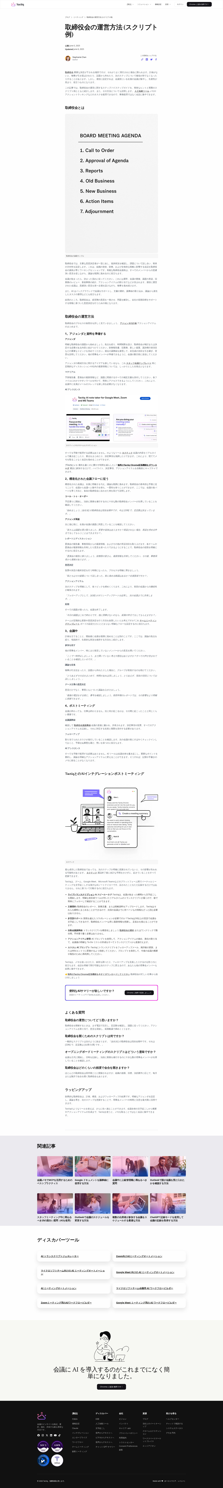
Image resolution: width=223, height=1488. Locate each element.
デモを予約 (170, 1433)
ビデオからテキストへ (105, 1437)
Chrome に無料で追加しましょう (139, 993)
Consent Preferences (128, 1446)
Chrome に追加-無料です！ (147, 1481)
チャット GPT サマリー (105, 1446)
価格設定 (158, 4)
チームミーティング (80, 1446)
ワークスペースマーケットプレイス (152, 1439)
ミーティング (78, 17)
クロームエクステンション (152, 1432)
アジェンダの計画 (128, 323)
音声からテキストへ (104, 1433)
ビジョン (122, 1419)
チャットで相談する (174, 1423)
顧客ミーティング (79, 1451)
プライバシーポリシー (128, 1433)
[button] (130, 4)
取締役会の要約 (127, 930)
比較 (97, 1419)
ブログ (67, 17)
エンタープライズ (79, 1437)
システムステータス (174, 1428)
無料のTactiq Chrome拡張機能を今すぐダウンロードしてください (99, 974)
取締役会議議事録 (82, 725)
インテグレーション (80, 1433)
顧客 (121, 1450)
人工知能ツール (142, 91)
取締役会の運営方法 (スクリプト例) (99, 17)
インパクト (123, 1423)
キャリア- (125, 1428)
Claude (75, 1428)
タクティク (127, 452)
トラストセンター (126, 1442)
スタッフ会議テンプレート (138, 363)
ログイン (180, 4)
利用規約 (122, 1437)
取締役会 (69, 72)
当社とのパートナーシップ (152, 1425)
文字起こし (100, 1428)
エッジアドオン (149, 1446)
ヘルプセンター (172, 1419)
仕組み (75, 1419)
